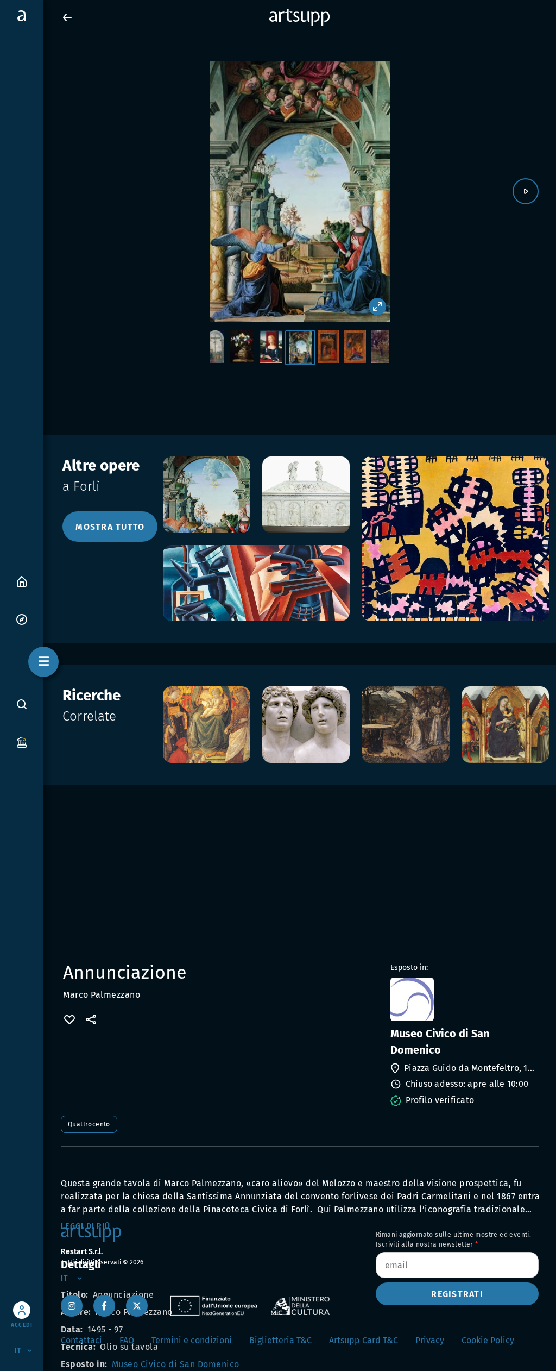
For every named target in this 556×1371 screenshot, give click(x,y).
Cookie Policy (488, 1340)
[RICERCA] (22, 704)
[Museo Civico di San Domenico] (463, 999)
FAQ (126, 1340)
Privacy (429, 1340)
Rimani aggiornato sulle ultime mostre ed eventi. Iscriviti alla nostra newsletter (453, 1239)
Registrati (457, 1294)
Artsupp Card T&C (363, 1340)
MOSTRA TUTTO (109, 527)
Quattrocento (89, 1124)
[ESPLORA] (22, 618)
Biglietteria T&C (280, 1340)
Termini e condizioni (191, 1340)
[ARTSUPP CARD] (22, 741)
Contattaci (81, 1340)
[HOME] (22, 580)
